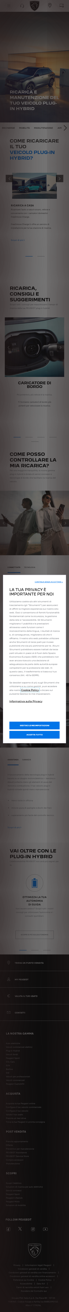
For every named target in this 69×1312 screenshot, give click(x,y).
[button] (49, 582)
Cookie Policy (30, 689)
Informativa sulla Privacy (25, 701)
